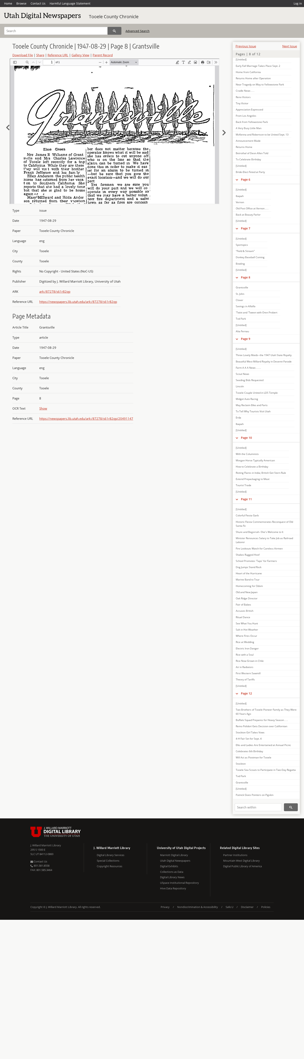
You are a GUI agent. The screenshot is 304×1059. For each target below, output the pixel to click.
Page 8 (245, 277)
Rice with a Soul (245, 654)
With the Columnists (247, 454)
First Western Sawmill (248, 673)
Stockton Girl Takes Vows (250, 732)
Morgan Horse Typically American (255, 460)
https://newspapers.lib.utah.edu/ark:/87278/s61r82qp (78, 302)
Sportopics (242, 245)
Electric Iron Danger (247, 648)
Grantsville (242, 287)
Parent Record (103, 55)
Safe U (229, 907)
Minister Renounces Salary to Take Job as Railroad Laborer (264, 540)
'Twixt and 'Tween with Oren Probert (256, 312)
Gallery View (80, 55)
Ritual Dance (243, 617)
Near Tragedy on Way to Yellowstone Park (260, 84)
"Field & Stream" (245, 251)
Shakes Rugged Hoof (248, 554)
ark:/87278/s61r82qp (54, 291)
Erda (238, 417)
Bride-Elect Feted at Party (250, 172)
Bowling (240, 263)
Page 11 (246, 499)
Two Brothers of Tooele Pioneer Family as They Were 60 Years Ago (266, 711)
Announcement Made (248, 141)
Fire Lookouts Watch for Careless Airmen (259, 548)
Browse (21, 3)
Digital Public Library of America (242, 866)
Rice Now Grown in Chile (250, 661)
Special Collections (108, 860)
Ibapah (240, 196)
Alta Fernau (242, 331)
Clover (239, 300)
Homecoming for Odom (249, 586)
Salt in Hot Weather (247, 629)
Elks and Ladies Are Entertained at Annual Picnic (263, 745)
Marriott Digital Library (174, 855)
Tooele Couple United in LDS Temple (257, 393)
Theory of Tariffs (245, 679)
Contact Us (38, 3)
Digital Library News (172, 877)
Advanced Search (138, 31)
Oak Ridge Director (246, 598)
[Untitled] (241, 59)
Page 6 (245, 179)
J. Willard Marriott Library (45, 845)
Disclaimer (247, 907)
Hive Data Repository (173, 888)
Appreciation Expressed (249, 109)
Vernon (240, 202)
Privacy (165, 907)
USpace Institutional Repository (179, 883)
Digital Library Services (110, 855)
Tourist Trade (243, 485)
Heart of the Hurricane (249, 573)
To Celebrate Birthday (248, 159)
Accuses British (244, 611)
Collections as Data (171, 872)
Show (43, 408)
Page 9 (245, 339)
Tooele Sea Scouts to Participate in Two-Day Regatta (266, 770)
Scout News (242, 374)
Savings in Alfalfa (245, 306)
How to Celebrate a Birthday (252, 466)
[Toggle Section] (237, 179)
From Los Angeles (246, 116)
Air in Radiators (244, 667)
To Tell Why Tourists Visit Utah (253, 411)
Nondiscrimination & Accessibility (197, 907)
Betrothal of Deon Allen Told (252, 153)
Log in (298, 3)
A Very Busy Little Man (248, 128)
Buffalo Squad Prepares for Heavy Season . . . (262, 720)
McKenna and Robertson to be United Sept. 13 (262, 134)
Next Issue (289, 46)
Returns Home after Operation (253, 78)
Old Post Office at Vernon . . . (252, 208)
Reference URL (58, 55)
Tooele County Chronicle (114, 16)
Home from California (248, 72)
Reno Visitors (243, 97)
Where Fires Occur (246, 636)
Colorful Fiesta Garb (247, 515)
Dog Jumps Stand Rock (248, 567)
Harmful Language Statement (70, 3)
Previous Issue (246, 46)
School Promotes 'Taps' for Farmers (256, 561)
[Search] (114, 31)
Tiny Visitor (242, 103)
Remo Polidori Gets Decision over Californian (261, 726)
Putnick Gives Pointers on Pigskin (254, 795)
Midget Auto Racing (247, 399)
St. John (240, 294)
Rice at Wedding (245, 642)
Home (8, 3)
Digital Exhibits (169, 866)
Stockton (241, 763)
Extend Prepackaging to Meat (252, 479)
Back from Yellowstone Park (252, 122)
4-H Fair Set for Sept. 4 (249, 738)
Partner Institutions (235, 855)
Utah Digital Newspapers (175, 860)
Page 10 (246, 438)
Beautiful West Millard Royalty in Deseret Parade (264, 361)
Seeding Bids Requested (249, 380)
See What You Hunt (247, 623)
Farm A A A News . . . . (248, 367)
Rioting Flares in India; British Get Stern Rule (261, 473)
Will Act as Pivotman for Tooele (253, 757)
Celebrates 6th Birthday (249, 751)
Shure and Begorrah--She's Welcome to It (259, 532)
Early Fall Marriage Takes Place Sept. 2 (258, 66)
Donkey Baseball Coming (250, 257)
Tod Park (241, 318)
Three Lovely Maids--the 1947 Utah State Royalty (264, 355)
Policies (265, 907)
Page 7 (245, 228)
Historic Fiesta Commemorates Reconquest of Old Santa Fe (264, 524)
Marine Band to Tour (248, 579)
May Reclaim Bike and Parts (252, 405)
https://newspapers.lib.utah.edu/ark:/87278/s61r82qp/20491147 (86, 418)
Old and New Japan (246, 592)
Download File (22, 55)
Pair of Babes (243, 604)
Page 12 (246, 693)
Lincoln (240, 386)
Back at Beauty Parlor (248, 214)
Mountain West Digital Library (241, 860)
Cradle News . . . (245, 90)
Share (40, 55)
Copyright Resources (109, 866)
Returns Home (244, 147)
